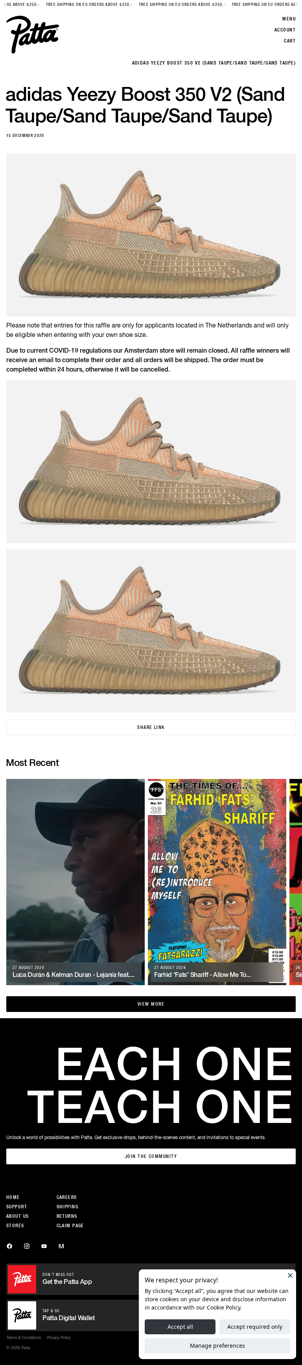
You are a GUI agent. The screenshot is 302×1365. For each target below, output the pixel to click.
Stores (15, 1225)
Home (13, 1197)
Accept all (180, 1326)
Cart (290, 41)
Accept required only (254, 1326)
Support (16, 1207)
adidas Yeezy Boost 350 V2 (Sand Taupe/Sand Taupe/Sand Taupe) (214, 63)
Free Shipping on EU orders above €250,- (72, 4)
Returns (67, 1216)
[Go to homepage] (32, 35)
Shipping (68, 1207)
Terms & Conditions (23, 1337)
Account (285, 30)
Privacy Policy (59, 1337)
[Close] (290, 1275)
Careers (67, 1197)
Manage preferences (217, 1345)
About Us (17, 1216)
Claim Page (70, 1225)
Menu (289, 19)
